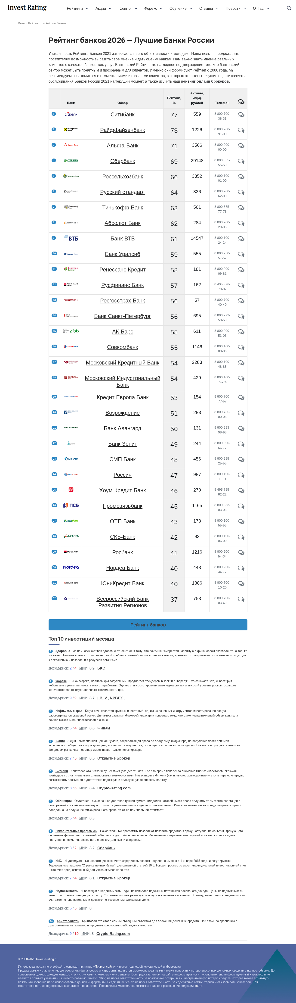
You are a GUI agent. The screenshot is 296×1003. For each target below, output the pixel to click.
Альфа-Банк (123, 145)
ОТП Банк (123, 521)
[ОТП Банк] (241, 522)
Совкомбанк (122, 347)
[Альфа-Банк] (241, 147)
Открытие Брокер (113, 758)
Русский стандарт (122, 192)
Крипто (125, 8)
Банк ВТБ (123, 238)
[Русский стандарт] (241, 193)
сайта (198, 985)
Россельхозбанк (122, 176)
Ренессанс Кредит (122, 269)
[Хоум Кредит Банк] (241, 491)
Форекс (150, 8)
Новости (233, 8)
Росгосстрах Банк (122, 300)
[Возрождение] (241, 414)
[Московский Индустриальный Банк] (241, 379)
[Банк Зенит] (241, 445)
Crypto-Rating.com (114, 788)
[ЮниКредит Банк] (241, 584)
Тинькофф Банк (122, 207)
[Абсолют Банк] (241, 224)
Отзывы (206, 8)
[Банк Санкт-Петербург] (241, 317)
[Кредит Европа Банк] (241, 398)
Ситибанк (123, 114)
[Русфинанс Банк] (241, 286)
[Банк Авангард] (241, 429)
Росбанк (122, 552)
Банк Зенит (122, 444)
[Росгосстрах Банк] (241, 302)
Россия (123, 475)
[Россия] (241, 476)
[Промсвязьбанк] (241, 507)
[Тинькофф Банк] (241, 209)
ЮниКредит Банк (122, 583)
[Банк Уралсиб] (241, 255)
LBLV (102, 698)
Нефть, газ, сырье (69, 711)
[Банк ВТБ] (241, 240)
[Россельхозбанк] (241, 178)
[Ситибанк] (241, 116)
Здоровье (63, 651)
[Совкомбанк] (241, 348)
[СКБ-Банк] (241, 538)
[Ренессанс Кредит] (241, 271)
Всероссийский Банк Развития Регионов (122, 602)
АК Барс (122, 331)
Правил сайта (104, 966)
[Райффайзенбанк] (241, 131)
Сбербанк (122, 161)
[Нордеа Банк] (241, 569)
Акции (101, 8)
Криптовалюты (68, 921)
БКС (101, 668)
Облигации (64, 801)
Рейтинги (75, 8)
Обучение (178, 8)
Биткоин (62, 771)
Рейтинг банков (148, 624)
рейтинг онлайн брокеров (205, 81)
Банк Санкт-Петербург (122, 316)
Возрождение (122, 413)
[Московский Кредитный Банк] (241, 364)
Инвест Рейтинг (28, 23)
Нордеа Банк (122, 568)
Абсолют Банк (123, 223)
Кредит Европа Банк (123, 397)
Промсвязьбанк (122, 506)
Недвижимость (67, 891)
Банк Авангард (122, 428)
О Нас (258, 8)
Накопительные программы (76, 831)
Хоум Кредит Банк (122, 490)
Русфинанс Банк (122, 285)
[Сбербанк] (241, 162)
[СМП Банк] (241, 460)
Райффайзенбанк (122, 130)
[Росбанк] (241, 553)
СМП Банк (122, 459)
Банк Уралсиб (122, 254)
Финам (103, 728)
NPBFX (116, 698)
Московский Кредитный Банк (122, 362)
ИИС (59, 861)
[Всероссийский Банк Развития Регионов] (241, 600)
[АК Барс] (241, 333)
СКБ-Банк (122, 537)
